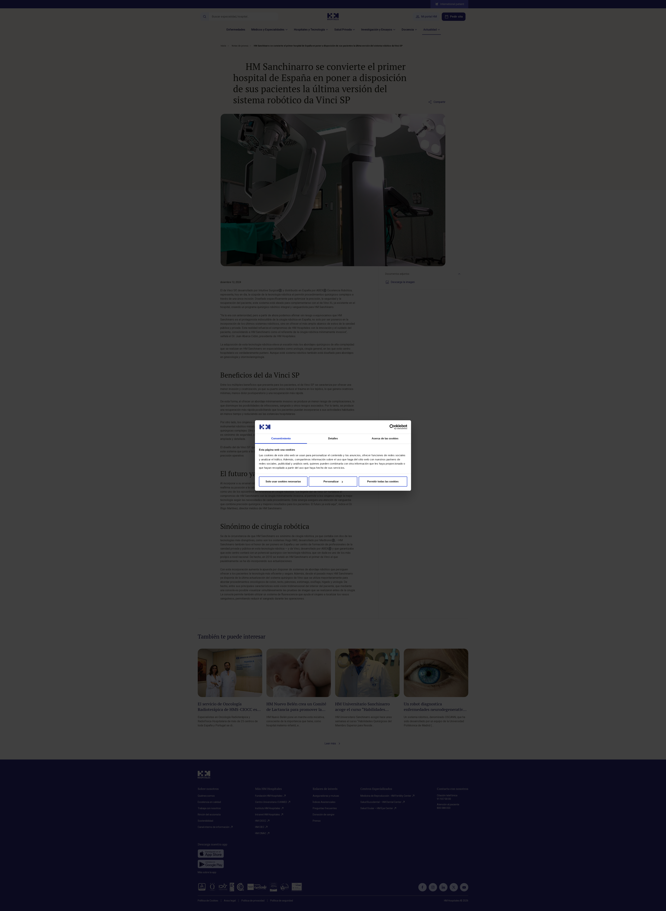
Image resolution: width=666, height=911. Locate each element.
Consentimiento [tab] (281, 438)
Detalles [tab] (333, 438)
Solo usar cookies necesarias (283, 481)
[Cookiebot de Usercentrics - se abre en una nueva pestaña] (392, 426)
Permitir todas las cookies (383, 481)
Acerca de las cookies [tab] (385, 438)
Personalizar (331, 481)
